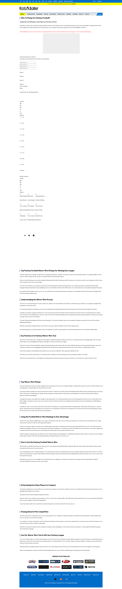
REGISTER (99, 1)
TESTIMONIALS (41, 574)
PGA (33, 1)
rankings (38, 347)
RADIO (100, 14)
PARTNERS (60, 1)
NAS (36, 1)
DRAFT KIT (81, 14)
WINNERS (55, 1)
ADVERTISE (33, 574)
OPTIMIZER (75, 14)
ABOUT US (73, 574)
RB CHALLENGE (65, 574)
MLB (24, 1)
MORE (43, 1)
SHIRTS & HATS (57, 574)
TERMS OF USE (96, 574)
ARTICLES (46, 14)
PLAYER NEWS (39, 14)
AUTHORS (79, 574)
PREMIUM (22, 14)
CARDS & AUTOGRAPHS (68, 1)
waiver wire (89, 339)
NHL (30, 1)
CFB (39, 1)
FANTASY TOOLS (61, 14)
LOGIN (94, 1)
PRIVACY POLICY (87, 574)
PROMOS (87, 14)
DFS (46, 1)
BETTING (50, 1)
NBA (27, 1)
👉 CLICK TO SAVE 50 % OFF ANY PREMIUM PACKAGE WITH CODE (61, 3)
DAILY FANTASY (53, 14)
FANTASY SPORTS (31, 14)
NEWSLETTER (49, 574)
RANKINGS (68, 14)
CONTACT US (26, 574)
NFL (21, 1)
